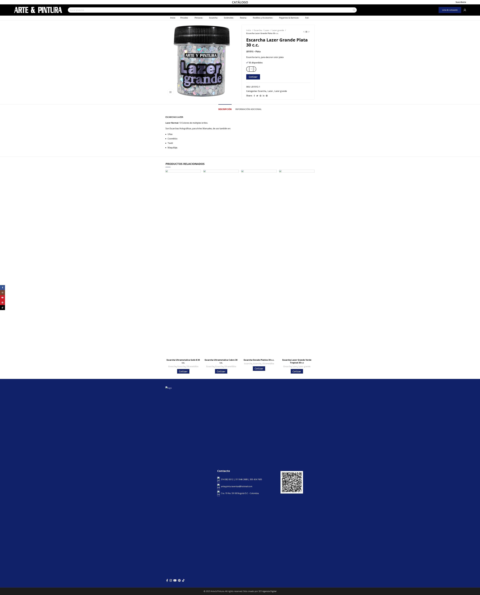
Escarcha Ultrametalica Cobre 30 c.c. (221, 361)
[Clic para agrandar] (170, 92)
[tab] (225, 108)
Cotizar (253, 76)
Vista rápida (199, 174)
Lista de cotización (450, 10)
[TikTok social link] (183, 580)
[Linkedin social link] (263, 95)
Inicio (249, 30)
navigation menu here (388, 9)
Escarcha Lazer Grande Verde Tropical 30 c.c (296, 361)
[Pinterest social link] (260, 95)
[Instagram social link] (171, 580)
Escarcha (258, 30)
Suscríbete (461, 2)
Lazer (267, 30)
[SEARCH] (354, 10)
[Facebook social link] (254, 95)
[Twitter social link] (257, 95)
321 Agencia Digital (267, 591)
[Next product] (309, 31)
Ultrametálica (192, 366)
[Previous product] (304, 31)
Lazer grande (278, 30)
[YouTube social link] (175, 580)
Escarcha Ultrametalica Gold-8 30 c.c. (183, 361)
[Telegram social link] (266, 95)
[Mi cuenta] (464, 9)
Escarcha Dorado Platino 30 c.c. (259, 360)
